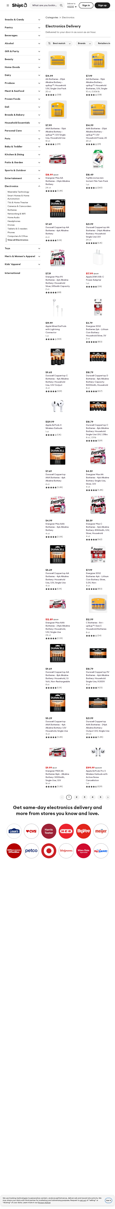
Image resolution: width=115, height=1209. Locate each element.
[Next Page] (107, 797)
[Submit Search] (61, 5)
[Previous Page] (62, 797)
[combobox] (44, 5)
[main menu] (8, 5)
